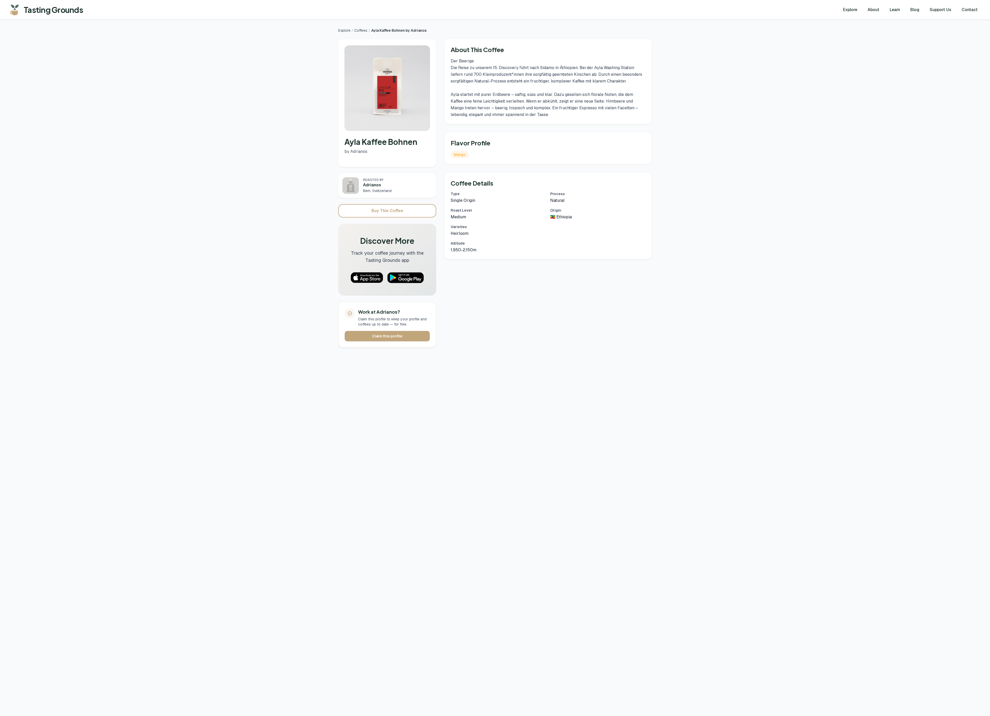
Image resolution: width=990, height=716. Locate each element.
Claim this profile (387, 336)
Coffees (360, 30)
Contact (970, 9)
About (873, 9)
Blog (914, 9)
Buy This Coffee (387, 210)
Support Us (940, 9)
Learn (895, 9)
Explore (850, 9)
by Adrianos (355, 151)
